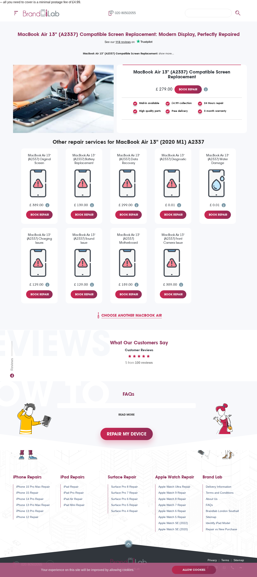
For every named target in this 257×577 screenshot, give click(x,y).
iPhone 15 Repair (27, 492)
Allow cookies (194, 569)
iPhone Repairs (27, 477)
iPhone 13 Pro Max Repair (33, 505)
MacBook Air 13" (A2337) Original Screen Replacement (39, 159)
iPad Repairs (72, 477)
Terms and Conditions (220, 492)
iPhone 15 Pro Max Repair (33, 486)
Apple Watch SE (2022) (173, 523)
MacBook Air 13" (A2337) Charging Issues (39, 238)
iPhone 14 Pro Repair (30, 499)
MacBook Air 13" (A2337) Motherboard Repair (128, 239)
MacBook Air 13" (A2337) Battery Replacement (83, 159)
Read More (126, 414)
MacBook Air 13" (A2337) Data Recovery (128, 159)
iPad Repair (71, 486)
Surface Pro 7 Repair (124, 492)
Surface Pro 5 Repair (124, 505)
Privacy (212, 560)
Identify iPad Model (218, 523)
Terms (225, 560)
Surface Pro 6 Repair (124, 499)
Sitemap (211, 517)
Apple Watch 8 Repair (172, 499)
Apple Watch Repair (174, 477)
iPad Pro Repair (74, 492)
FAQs (209, 505)
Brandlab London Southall (222, 511)
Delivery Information (218, 486)
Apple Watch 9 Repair (172, 492)
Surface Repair (122, 477)
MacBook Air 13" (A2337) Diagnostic (173, 157)
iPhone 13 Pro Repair (30, 511)
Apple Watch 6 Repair (172, 511)
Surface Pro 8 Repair (124, 486)
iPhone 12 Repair (27, 517)
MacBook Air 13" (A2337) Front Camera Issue (173, 238)
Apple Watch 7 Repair (172, 505)
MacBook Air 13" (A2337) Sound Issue (83, 238)
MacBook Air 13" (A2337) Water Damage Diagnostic (217, 159)
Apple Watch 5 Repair (172, 517)
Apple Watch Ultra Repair (174, 486)
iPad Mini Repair (74, 505)
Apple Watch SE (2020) (173, 529)
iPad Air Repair (73, 499)
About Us (211, 499)
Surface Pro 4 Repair (124, 511)
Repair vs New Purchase (221, 529)
